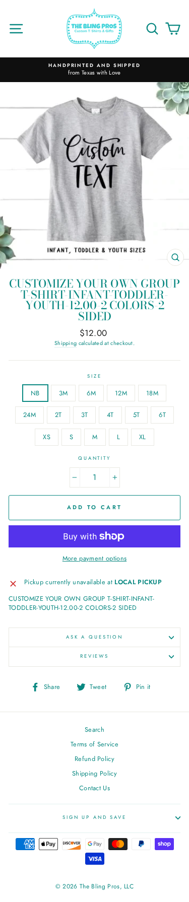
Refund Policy (94, 759)
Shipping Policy (94, 773)
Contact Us (94, 788)
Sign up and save (94, 817)
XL (142, 437)
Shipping (65, 343)
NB (35, 393)
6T (162, 415)
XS (46, 437)
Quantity (94, 458)
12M (121, 393)
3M (63, 393)
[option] (94, 69)
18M (152, 393)
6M (91, 393)
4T (110, 415)
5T (136, 415)
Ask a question (94, 637)
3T (84, 415)
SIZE (94, 376)
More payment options (94, 558)
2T (58, 415)
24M (29, 415)
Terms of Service (94, 744)
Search (94, 729)
